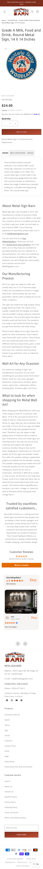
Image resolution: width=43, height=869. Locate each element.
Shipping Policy (11, 807)
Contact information (22, 866)
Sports (7, 720)
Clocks (7, 735)
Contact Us (9, 792)
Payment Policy (11, 797)
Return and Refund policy (15, 818)
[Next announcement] (38, 3)
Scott (14, 617)
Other (7, 751)
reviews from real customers (18, 244)
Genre (7, 725)
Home (4, 20)
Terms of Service (11, 812)
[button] (4, 11)
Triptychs (8, 741)
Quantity (6, 118)
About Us (8, 786)
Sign (6, 730)
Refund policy (22, 862)
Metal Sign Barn (18, 859)
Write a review (21, 565)
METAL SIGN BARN (13, 665)
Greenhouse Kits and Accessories (18, 767)
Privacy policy (31, 859)
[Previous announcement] (4, 3)
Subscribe (21, 835)
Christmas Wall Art (12, 715)
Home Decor (10, 761)
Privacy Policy (10, 802)
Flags (7, 756)
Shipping (4, 110)
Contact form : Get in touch (16, 683)
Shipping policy (10, 862)
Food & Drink (12, 20)
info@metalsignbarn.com (17, 233)
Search (7, 781)
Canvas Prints (10, 746)
